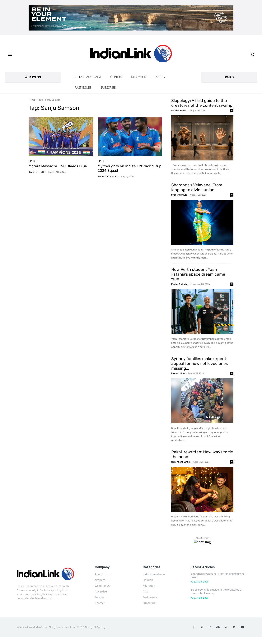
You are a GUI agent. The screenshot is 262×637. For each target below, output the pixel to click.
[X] (234, 627)
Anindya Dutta (37, 172)
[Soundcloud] (218, 627)
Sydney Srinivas (179, 195)
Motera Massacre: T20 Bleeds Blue (58, 166)
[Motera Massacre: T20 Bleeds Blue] (61, 136)
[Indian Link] (131, 54)
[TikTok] (226, 627)
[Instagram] (202, 627)
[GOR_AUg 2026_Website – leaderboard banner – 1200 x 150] (131, 18)
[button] (252, 54)
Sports (33, 161)
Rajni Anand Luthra (180, 462)
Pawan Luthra (178, 373)
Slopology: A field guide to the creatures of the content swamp (201, 103)
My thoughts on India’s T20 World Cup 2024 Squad (129, 168)
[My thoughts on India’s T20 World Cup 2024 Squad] (130, 136)
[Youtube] (242, 627)
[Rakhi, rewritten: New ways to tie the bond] (202, 489)
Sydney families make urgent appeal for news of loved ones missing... (199, 363)
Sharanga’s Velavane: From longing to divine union (196, 187)
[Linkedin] (210, 627)
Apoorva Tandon (179, 110)
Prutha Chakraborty (181, 284)
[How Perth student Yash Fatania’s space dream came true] (202, 311)
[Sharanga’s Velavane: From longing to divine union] (202, 222)
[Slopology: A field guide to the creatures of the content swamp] (202, 137)
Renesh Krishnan (107, 176)
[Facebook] (194, 627)
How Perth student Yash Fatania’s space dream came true (198, 274)
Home (32, 99)
